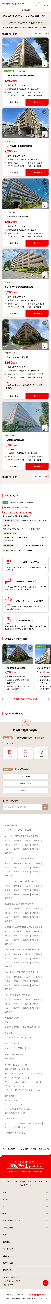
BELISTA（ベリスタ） (13, 1100)
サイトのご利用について (11, 1277)
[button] (25, 1192)
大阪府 (7, 849)
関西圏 (22, 1181)
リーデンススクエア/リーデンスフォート (20, 1109)
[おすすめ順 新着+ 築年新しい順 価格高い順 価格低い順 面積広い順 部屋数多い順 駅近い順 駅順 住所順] (40, 33)
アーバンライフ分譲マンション (16, 1127)
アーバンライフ (10, 1123)
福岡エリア (43, 1181)
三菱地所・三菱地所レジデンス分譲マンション (22, 1090)
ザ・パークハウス (11, 1073)
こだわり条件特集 (12, 1027)
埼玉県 (27, 840)
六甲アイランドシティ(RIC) (30, 1123)
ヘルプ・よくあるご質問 (11, 1281)
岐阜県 (17, 844)
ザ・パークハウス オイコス (15, 1082)
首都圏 (6, 1181)
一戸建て (20, 829)
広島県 (26, 849)
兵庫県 (17, 849)
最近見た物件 (26, 10)
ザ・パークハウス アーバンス (16, 1078)
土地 (29, 829)
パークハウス (34, 1082)
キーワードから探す (10, 801)
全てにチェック (12, 743)
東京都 (7, 840)
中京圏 (14, 1181)
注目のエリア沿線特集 (31, 1027)
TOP (45, 1284)
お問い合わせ (37, 102)
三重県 (26, 844)
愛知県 (7, 844)
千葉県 (37, 840)
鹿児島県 (8, 853)
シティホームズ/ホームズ (14, 1104)
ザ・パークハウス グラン (30, 1073)
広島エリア (32, 1181)
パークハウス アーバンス (14, 1086)
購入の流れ (9, 1058)
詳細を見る (14, 102)
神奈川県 (17, 840)
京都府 (35, 844)
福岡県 (35, 849)
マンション (9, 829)
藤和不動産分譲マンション (15, 1113)
